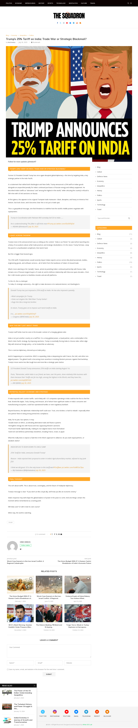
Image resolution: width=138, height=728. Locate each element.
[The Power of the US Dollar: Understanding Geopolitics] (7, 693)
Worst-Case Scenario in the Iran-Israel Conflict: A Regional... (49, 597)
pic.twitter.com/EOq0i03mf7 (25, 314)
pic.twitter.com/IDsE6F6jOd (64, 223)
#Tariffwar (57, 467)
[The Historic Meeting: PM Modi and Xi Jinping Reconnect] (49, 613)
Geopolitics (73, 3)
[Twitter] (60, 23)
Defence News (30, 3)
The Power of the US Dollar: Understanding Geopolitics (23, 693)
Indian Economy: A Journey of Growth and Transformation (23, 720)
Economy (18, 3)
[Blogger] (80, 23)
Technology (61, 3)
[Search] (128, 3)
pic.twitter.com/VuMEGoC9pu (73, 467)
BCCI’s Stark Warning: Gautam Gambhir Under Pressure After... (20, 626)
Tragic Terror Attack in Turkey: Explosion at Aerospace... (77, 626)
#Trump (50, 223)
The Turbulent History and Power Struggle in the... (23, 706)
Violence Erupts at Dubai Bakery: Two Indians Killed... (78, 597)
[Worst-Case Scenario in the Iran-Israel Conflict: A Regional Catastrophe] (49, 584)
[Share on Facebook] (54, 534)
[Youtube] (67, 23)
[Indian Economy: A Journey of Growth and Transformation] (7, 720)
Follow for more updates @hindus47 (22, 162)
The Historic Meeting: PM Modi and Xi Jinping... (49, 626)
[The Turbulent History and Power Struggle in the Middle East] (7, 706)
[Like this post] (52, 534)
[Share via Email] (61, 534)
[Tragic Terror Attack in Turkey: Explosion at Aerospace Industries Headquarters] (77, 613)
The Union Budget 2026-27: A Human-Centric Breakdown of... (20, 597)
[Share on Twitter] (56, 534)
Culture (84, 3)
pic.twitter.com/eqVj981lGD (21, 380)
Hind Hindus (11, 42)
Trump (10, 522)
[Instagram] (63, 23)
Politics (9, 3)
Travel (92, 3)
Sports (50, 3)
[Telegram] (73, 23)
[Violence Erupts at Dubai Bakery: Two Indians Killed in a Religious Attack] (77, 584)
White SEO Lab (87, 725)
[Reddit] (77, 23)
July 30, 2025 (33, 226)
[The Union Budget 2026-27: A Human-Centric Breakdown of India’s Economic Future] (20, 584)
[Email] (70, 23)
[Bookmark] (131, 3)
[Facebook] (57, 23)
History (41, 3)
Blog (98, 167)
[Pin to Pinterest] (59, 534)
